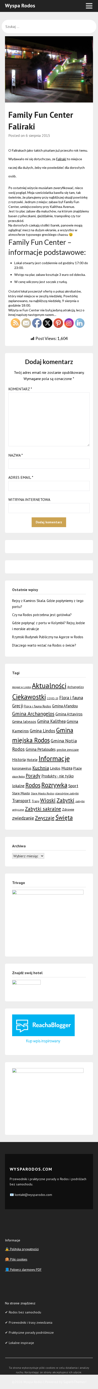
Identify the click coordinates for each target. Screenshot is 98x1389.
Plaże (77, 768)
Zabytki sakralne (43, 809)
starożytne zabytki (67, 793)
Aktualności (49, 685)
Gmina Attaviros (69, 714)
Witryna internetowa (29, 499)
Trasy (35, 801)
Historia (19, 759)
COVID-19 (52, 698)
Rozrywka (54, 785)
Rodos (32, 785)
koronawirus (21, 768)
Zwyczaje (44, 818)
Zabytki (65, 800)
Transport (21, 800)
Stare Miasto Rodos (42, 793)
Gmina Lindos (42, 731)
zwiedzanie (23, 818)
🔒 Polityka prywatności (22, 1249)
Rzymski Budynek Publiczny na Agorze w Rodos (47, 637)
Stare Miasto (21, 793)
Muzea (66, 768)
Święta (64, 817)
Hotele (32, 759)
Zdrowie (68, 809)
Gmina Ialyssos (24, 721)
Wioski (48, 800)
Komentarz (20, 388)
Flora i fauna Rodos (37, 706)
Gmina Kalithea (51, 721)
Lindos (55, 768)
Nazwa (15, 455)
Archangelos (75, 687)
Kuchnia (40, 768)
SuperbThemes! (74, 1382)
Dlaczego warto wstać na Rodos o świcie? (44, 645)
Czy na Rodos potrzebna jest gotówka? (42, 614)
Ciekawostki (29, 696)
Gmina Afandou (65, 706)
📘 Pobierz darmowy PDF (23, 1269)
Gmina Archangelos (33, 713)
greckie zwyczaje (68, 750)
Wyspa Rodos (20, 5)
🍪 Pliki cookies (16, 1259)
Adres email (20, 477)
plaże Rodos (18, 776)
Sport (73, 785)
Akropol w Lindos (21, 687)
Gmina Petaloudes (41, 749)
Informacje (54, 758)
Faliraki (61, 159)
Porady (33, 775)
